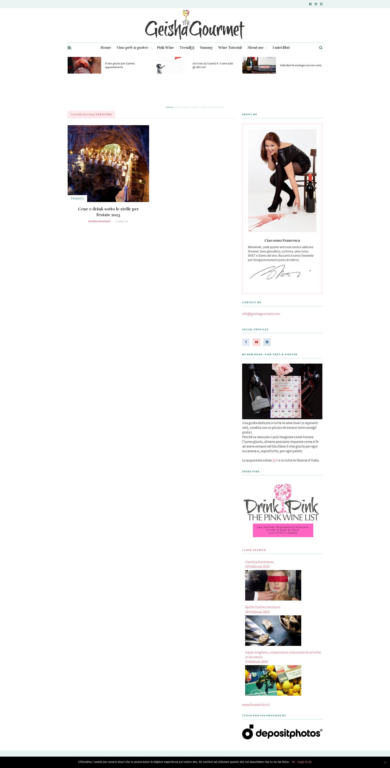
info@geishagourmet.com (261, 314)
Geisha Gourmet (99, 221)
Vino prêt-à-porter (132, 48)
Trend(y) (187, 48)
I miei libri (281, 48)
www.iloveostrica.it (256, 704)
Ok (293, 761)
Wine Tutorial (230, 48)
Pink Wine (165, 48)
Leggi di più (304, 761)
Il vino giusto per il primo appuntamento (120, 65)
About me (255, 48)
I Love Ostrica (254, 550)
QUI (275, 460)
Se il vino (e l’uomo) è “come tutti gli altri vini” (213, 65)
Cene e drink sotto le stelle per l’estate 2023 (108, 211)
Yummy (206, 48)
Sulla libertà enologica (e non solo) (301, 65)
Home (106, 48)
